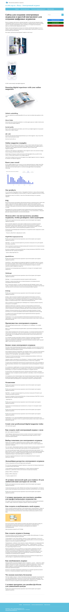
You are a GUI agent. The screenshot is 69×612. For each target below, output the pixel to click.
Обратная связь (50, 9)
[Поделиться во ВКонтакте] (9, 598)
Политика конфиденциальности (38, 9)
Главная (17, 9)
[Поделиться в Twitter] (17, 598)
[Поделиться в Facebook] (6, 598)
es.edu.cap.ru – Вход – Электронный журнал (22, 5)
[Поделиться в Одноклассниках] (12, 598)
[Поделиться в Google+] (14, 598)
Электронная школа (25, 9)
